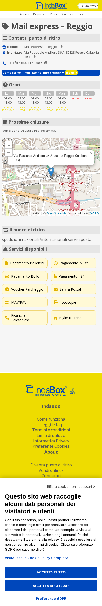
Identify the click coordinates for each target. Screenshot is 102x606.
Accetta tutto (51, 572)
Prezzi (81, 14)
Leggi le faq (51, 424)
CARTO (94, 213)
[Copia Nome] (61, 46)
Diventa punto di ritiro (51, 465)
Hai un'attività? (89, 6)
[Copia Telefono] (45, 62)
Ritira (53, 14)
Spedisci (67, 14)
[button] (51, 172)
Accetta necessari (51, 586)
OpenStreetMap (57, 213)
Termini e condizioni (51, 430)
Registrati (39, 14)
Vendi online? (51, 470)
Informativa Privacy (51, 440)
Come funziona (51, 419)
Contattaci (51, 475)
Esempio (71, 72)
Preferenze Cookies (51, 446)
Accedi (24, 14)
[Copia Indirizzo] (34, 56)
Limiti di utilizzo (51, 435)
